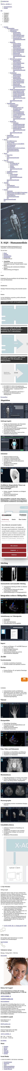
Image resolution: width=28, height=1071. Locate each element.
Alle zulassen (14, 545)
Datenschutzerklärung (9, 1066)
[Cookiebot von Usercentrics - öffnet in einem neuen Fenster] (19, 515)
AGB (5, 1065)
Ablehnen (14, 554)
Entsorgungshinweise (9, 1067)
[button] (3, 397)
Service (6, 15)
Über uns (6, 18)
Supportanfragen (8, 6)
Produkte (6, 13)
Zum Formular (4, 942)
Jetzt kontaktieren (5, 1001)
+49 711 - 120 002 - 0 (6, 4)
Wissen (6, 16)
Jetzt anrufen (4, 955)
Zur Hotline (3, 1040)
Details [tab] (14, 519)
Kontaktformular (8, 1062)
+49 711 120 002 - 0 (6, 996)
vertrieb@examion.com (7, 999)
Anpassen (13, 550)
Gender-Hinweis (8, 1069)
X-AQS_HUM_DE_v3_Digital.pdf (15, 925)
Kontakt (6, 8)
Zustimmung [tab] (5, 519)
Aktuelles (6, 20)
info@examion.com (5, 1024)
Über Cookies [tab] (22, 519)
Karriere (6, 21)
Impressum (6, 1063)
